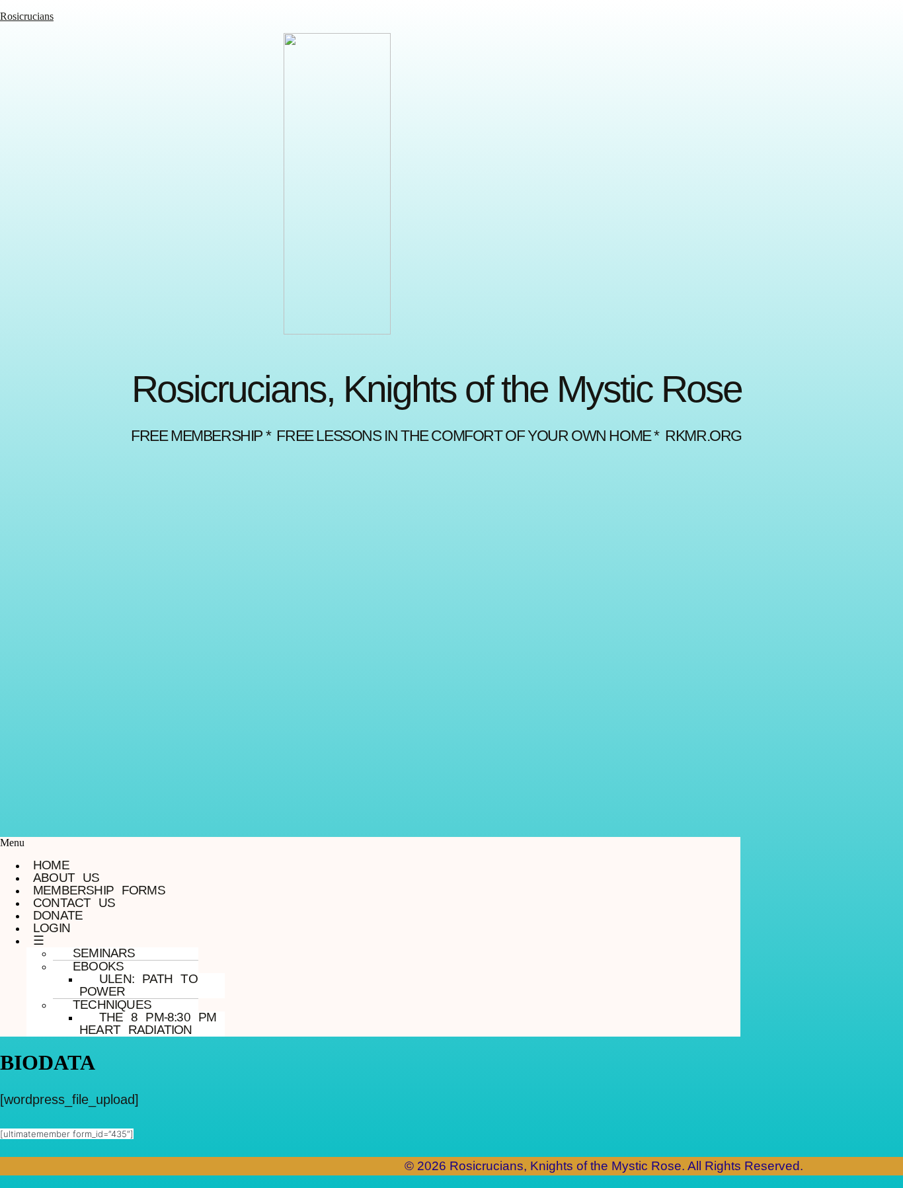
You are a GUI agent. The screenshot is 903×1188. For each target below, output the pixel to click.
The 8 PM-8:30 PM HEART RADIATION (147, 1023)
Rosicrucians (27, 16)
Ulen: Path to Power (138, 985)
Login (51, 928)
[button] (370, 843)
